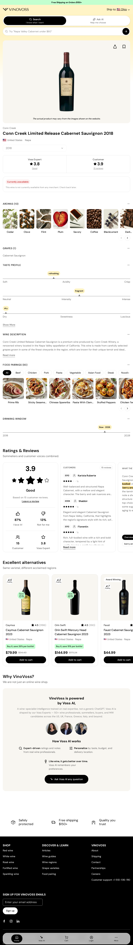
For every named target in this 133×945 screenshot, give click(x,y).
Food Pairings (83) (15, 364)
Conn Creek (9, 128)
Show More (9, 324)
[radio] (35, 20)
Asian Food (94, 372)
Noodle (125, 372)
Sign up (10, 910)
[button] (66, 32)
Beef (18, 372)
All (7, 372)
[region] (66, 372)
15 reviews (98, 168)
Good (34, 168)
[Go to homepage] (16, 9)
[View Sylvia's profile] (81, 728)
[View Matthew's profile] (66, 728)
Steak (111, 372)
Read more (9, 355)
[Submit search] (125, 31)
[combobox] (34, 148)
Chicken (32, 372)
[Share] (115, 46)
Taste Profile (12, 265)
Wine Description (14, 334)
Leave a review (30, 501)
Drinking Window (14, 418)
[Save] (124, 46)
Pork (46, 372)
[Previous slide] (121, 238)
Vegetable (75, 372)
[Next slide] (127, 238)
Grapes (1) (9, 248)
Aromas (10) (11, 203)
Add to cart (26, 659)
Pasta (59, 372)
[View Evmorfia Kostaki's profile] (52, 728)
